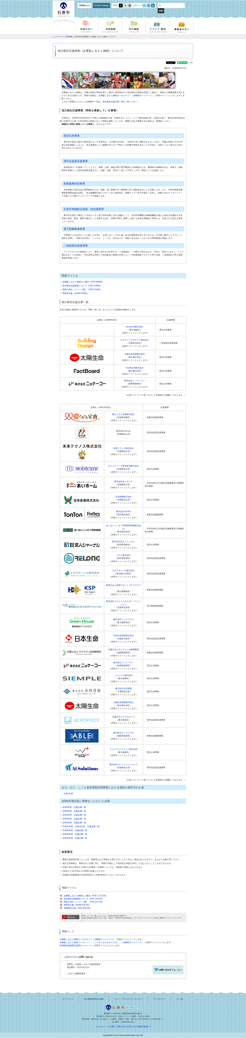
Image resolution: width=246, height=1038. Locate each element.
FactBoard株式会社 (135, 368)
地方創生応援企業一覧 (113, 102)
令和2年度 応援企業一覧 (74, 823)
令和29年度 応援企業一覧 (74, 834)
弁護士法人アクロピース (123, 717)
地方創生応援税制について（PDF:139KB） (82, 286)
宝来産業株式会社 (123, 497)
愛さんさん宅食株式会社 (123, 414)
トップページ (58, 37)
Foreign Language (101, 5)
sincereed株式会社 (134, 327)
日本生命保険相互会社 (123, 635)
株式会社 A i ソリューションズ (123, 764)
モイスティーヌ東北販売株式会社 (123, 466)
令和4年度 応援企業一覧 (74, 815)
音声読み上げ (84, 5)
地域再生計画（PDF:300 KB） (78, 908)
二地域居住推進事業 (76, 245)
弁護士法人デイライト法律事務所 (123, 649)
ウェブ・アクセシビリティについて (128, 999)
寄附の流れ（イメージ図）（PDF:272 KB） (84, 902)
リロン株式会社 (123, 555)
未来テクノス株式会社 (123, 448)
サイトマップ (68, 999)
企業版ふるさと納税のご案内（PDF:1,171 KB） (86, 896)
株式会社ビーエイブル (123, 733)
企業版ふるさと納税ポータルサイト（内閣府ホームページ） (126, 95)
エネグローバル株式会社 (123, 570)
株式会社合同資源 (123, 688)
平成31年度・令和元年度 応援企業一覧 (81, 826)
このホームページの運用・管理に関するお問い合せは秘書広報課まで (123, 1027)
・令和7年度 (67, 793)
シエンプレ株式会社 (123, 675)
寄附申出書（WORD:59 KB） (77, 905)
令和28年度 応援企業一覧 (74, 838)
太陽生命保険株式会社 (134, 354)
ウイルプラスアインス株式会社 (123, 749)
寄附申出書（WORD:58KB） (75, 293)
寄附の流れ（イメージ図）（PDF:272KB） (82, 289)
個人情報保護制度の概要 (94, 999)
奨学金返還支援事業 (76, 161)
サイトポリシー (159, 999)
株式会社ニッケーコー (134, 381)
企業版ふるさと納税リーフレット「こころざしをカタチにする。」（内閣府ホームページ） (102, 942)
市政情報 (69, 37)
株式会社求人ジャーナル (123, 541)
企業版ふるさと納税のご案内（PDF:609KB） (83, 282)
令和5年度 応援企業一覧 (74, 811)
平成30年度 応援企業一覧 (74, 830)
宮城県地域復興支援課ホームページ (76, 945)
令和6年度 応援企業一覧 (74, 807)
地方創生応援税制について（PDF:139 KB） (84, 899)
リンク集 (179, 999)
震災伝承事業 (72, 135)
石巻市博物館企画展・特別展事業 (84, 209)
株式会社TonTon (123, 511)
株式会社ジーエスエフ (123, 619)
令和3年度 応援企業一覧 (74, 819)
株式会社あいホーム (123, 481)
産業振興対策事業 (74, 183)
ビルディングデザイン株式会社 (134, 340)
